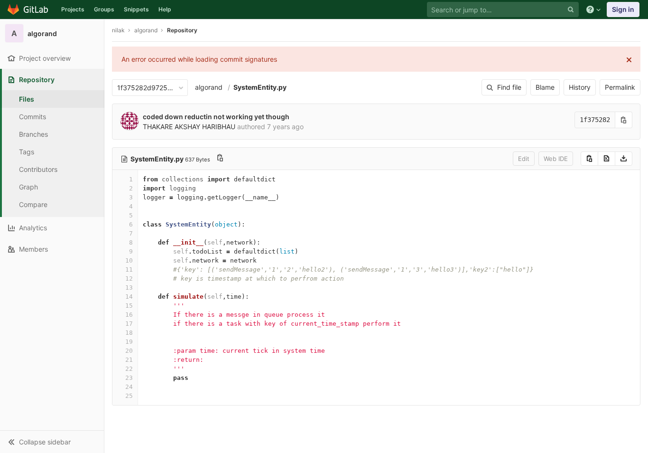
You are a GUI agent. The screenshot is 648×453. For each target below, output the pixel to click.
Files (26, 99)
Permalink (620, 87)
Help (164, 9)
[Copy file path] (220, 159)
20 (129, 350)
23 (129, 377)
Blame (545, 87)
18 (129, 332)
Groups (104, 9)
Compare (33, 204)
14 (129, 296)
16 (129, 314)
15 (129, 305)
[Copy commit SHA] (623, 120)
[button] (52, 441)
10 (129, 260)
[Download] (623, 158)
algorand (208, 87)
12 (129, 278)
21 (129, 359)
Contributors (38, 169)
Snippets (136, 9)
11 (129, 269)
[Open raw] (606, 158)
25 (129, 395)
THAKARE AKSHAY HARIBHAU (189, 127)
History (580, 87)
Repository (182, 30)
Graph (28, 187)
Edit (523, 158)
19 (129, 341)
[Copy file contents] (589, 158)
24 (129, 386)
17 (129, 323)
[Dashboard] (28, 9)
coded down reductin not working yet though (216, 117)
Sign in (623, 9)
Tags (26, 152)
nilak (118, 30)
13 (129, 287)
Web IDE (556, 158)
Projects (72, 9)
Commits (32, 117)
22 (129, 368)
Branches (33, 134)
